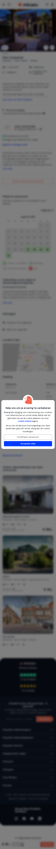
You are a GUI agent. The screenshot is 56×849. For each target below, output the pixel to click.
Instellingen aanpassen (28, 437)
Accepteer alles (28, 443)
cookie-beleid (24, 421)
